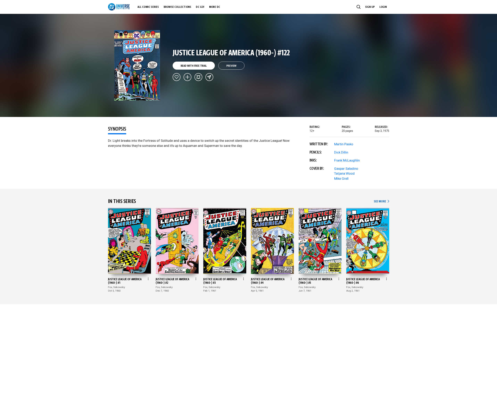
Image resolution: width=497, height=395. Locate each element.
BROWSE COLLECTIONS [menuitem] (177, 7)
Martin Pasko (343, 144)
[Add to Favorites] (176, 77)
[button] (358, 6)
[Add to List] (187, 77)
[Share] (209, 77)
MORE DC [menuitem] (214, 7)
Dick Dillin (341, 152)
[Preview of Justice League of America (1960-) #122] (137, 65)
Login (383, 7)
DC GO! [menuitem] (200, 7)
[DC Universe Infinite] (119, 7)
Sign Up (370, 7)
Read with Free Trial (194, 66)
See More (381, 201)
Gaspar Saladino (346, 169)
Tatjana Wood (344, 173)
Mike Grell (341, 178)
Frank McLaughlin (347, 160)
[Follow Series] (198, 77)
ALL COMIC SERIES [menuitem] (148, 7)
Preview (231, 66)
